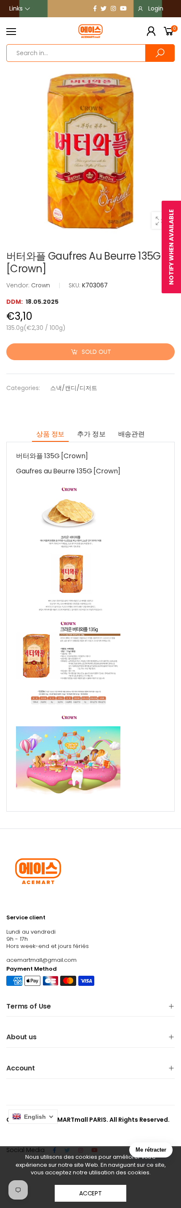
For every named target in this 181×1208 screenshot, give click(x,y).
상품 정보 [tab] (50, 434)
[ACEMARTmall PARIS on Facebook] (94, 8)
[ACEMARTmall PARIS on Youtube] (123, 8)
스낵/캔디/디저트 (73, 388)
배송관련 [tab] (131, 434)
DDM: (15, 301)
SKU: (75, 285)
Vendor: (18, 285)
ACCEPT (90, 1193)
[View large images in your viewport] (160, 220)
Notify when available (171, 247)
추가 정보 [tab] (91, 434)
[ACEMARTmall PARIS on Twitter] (103, 8)
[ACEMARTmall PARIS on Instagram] (113, 8)
